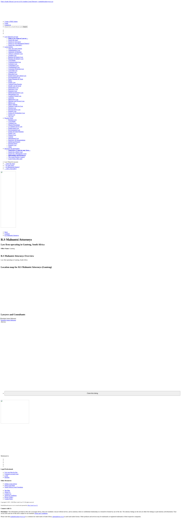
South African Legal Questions (14, 487)
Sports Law (11, 114)
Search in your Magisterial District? (18, 43)
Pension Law (12, 108)
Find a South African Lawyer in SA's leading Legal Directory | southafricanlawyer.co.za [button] (27, 1)
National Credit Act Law (15, 106)
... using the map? (10, 163)
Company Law (12, 64)
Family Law (12, 82)
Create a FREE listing (11, 21)
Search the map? (13, 40)
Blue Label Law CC (33, 505)
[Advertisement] (23, 6)
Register (7, 477)
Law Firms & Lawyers (11, 36)
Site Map (7, 490)
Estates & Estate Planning (16, 131)
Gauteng (7, 234)
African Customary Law (15, 53)
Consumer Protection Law (16, 69)
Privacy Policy (9, 497)
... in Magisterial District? (12, 167)
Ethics (10, 81)
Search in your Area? (14, 42)
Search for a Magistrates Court (17, 153)
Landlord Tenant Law (14, 96)
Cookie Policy (9, 499)
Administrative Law (14, 50)
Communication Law (14, 62)
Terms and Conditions (41, 513)
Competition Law (13, 65)
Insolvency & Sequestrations (16, 140)
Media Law (11, 103)
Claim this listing (92, 393)
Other (10, 147)
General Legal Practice (15, 84)
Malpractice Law (13, 99)
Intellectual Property (14, 142)
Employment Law (13, 128)
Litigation (11, 98)
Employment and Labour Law (17, 75)
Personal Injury (12, 143)
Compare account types (11, 474)
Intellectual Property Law (15, 92)
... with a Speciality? (11, 169)
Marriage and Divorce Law (16, 101)
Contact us (8, 25)
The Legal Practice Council (16, 157)
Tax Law (11, 116)
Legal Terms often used (15, 159)
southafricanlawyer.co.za (17, 516)
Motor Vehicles (12, 104)
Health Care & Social (14, 86)
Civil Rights (11, 60)
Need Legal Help (10, 485)
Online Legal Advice (11, 484)
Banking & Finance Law (15, 57)
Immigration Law (13, 87)
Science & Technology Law (16, 113)
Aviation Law (12, 55)
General (10, 137)
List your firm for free (11, 472)
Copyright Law (12, 70)
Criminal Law (12, 72)
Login (6, 23)
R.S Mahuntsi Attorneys (12, 235)
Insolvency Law (13, 89)
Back (6, 232)
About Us (7, 492)
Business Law (12, 120)
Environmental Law (14, 77)
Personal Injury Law (14, 109)
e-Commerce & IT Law (15, 126)
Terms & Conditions (11, 495)
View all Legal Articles (15, 48)
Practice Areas (9, 118)
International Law (13, 94)
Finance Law (12, 135)
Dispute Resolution (14, 125)
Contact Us (8, 494)
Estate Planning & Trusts (15, 79)
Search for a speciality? (15, 45)
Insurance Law (12, 91)
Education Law (12, 74)
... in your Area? (9, 165)
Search (25, 27)
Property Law (12, 111)
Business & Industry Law (15, 59)
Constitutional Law (14, 67)
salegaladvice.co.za (58, 516)
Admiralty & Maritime (15, 52)
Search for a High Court (15, 152)
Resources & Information (12, 148)
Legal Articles (9, 47)
